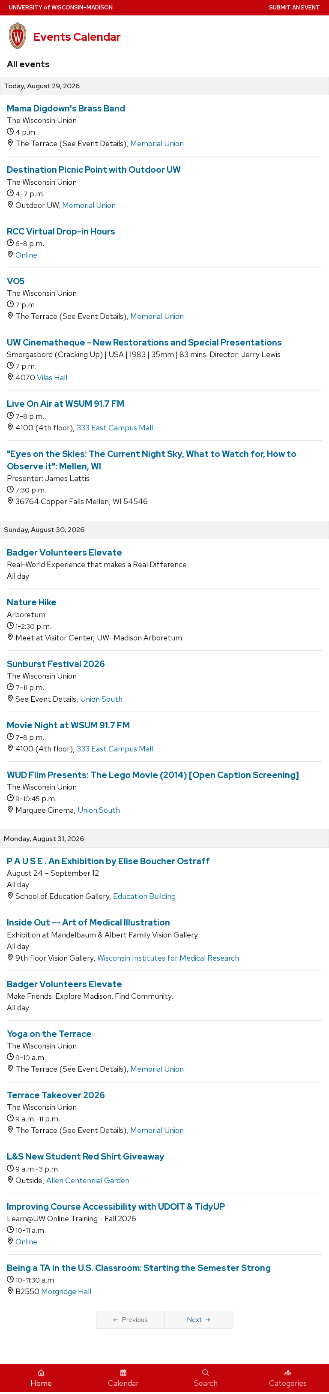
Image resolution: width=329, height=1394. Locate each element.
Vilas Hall (52, 377)
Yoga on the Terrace (49, 1033)
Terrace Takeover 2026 (56, 1095)
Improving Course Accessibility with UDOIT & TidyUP (116, 1206)
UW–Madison (61, 7)
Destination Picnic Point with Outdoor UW (94, 169)
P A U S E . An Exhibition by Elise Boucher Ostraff (108, 861)
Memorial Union (157, 143)
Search (206, 1383)
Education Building (144, 896)
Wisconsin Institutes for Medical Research (168, 958)
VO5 (16, 281)
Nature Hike (32, 602)
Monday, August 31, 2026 (44, 839)
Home (41, 1383)
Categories (288, 1383)
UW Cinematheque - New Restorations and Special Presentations (144, 342)
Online (26, 255)
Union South (101, 699)
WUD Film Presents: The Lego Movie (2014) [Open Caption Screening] (153, 775)
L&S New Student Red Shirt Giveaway (85, 1156)
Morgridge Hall (66, 1291)
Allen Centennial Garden (87, 1180)
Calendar (123, 1383)
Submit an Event (294, 7)
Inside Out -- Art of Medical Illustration (88, 922)
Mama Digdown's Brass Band (66, 108)
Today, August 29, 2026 (42, 86)
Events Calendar (77, 37)
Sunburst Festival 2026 (56, 664)
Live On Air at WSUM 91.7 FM (65, 403)
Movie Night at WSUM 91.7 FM (68, 725)
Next (194, 1319)
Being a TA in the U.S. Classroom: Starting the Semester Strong (139, 1268)
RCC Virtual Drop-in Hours (61, 231)
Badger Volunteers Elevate (64, 552)
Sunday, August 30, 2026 (44, 530)
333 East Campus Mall (115, 428)
